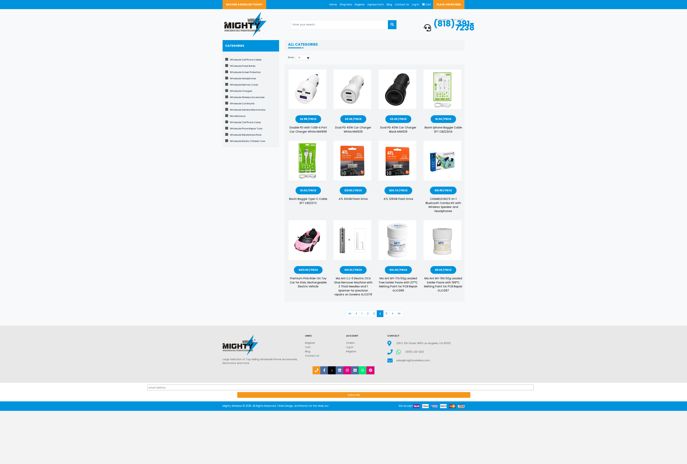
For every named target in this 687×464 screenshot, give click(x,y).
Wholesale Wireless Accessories (247, 97)
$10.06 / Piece (398, 270)
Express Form (376, 4)
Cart (428, 4)
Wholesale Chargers (241, 91)
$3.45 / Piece (353, 119)
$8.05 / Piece (443, 270)
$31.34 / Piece (353, 270)
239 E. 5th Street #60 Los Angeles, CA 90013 (423, 343)
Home (333, 4)
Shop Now (346, 4)
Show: (291, 57)
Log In (415, 4)
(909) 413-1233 (414, 352)
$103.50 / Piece (308, 270)
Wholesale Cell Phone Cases (245, 122)
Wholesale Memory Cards (244, 84)
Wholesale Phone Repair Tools (246, 128)
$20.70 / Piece (398, 190)
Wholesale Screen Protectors (245, 72)
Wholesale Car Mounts (242, 103)
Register (360, 4)
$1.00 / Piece (443, 119)
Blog (389, 4)
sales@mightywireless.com (413, 360)
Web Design (285, 406)
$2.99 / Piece (308, 119)
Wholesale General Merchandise (247, 109)
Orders (350, 343)
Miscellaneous (238, 116)
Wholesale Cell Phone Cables (246, 59)
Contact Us (402, 4)
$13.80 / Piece (353, 190)
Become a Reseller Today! (244, 4)
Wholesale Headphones (243, 78)
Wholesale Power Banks (242, 65)
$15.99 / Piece (443, 190)
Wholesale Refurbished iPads (246, 134)
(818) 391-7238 (453, 26)
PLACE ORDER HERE (449, 4)
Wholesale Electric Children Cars (247, 141)
